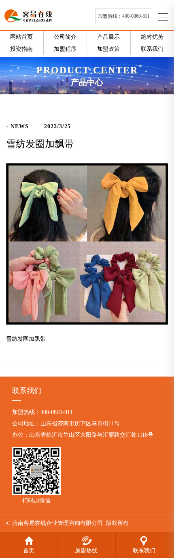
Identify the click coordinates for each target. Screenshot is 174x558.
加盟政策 (108, 49)
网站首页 (21, 37)
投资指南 (21, 49)
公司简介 (65, 37)
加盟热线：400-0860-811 (124, 16)
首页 (28, 539)
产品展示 (108, 37)
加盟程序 (65, 49)
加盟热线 (86, 539)
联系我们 (144, 539)
